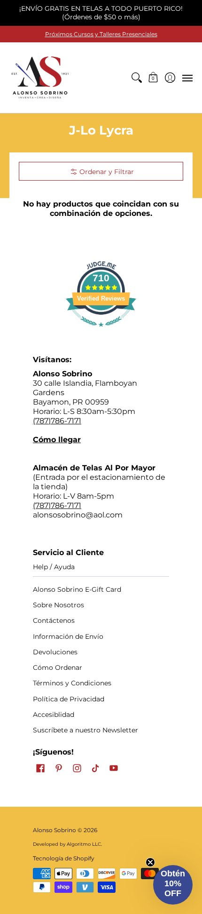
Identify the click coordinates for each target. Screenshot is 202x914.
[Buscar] (136, 77)
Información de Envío (68, 636)
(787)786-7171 (57, 420)
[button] (153, 77)
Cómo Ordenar (57, 667)
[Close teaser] (150, 862)
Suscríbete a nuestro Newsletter (85, 730)
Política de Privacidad (68, 699)
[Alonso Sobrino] (39, 77)
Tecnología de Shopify (63, 858)
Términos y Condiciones (72, 683)
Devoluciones (55, 652)
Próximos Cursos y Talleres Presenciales (101, 34)
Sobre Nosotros (58, 605)
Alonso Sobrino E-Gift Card (77, 589)
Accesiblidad (53, 714)
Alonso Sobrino (54, 830)
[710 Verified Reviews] (101, 331)
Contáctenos (54, 620)
